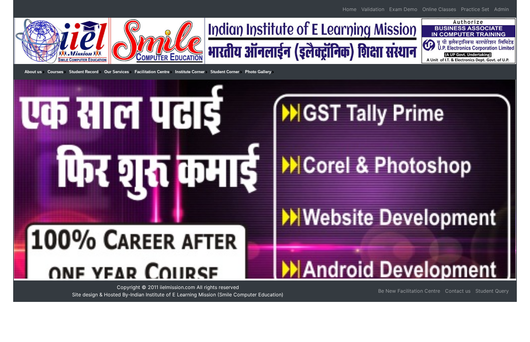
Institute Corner (190, 72)
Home (349, 9)
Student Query (492, 291)
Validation (372, 9)
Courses (55, 72)
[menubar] (149, 72)
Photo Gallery (258, 72)
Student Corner (224, 72)
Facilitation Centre (152, 72)
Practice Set (475, 9)
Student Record (83, 72)
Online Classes (439, 9)
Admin (501, 9)
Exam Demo (403, 9)
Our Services (116, 72)
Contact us (457, 291)
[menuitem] (34, 72)
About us (33, 72)
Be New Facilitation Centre (409, 291)
